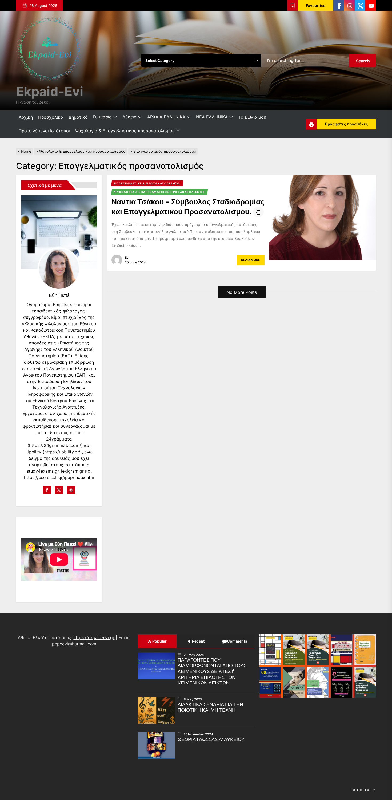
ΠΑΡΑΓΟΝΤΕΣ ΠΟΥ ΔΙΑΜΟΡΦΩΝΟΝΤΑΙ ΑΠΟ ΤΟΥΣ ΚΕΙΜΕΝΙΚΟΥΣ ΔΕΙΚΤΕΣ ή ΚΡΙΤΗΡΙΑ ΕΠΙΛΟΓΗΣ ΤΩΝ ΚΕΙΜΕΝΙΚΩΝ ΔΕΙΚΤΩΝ (212, 671)
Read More (250, 260)
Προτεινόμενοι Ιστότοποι (44, 130)
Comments (236, 641)
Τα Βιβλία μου (252, 117)
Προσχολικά (50, 117)
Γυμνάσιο (102, 117)
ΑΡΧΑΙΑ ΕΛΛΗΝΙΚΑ (166, 117)
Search (363, 61)
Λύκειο (129, 117)
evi (127, 257)
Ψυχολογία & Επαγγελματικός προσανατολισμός (125, 130)
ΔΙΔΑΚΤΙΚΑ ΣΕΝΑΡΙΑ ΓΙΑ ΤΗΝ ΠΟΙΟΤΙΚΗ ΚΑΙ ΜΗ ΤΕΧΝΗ (210, 707)
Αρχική (26, 117)
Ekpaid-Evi (49, 91)
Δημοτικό (78, 117)
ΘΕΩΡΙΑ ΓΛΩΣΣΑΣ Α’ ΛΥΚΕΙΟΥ (211, 739)
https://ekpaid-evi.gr (93, 637)
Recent (198, 641)
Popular (159, 641)
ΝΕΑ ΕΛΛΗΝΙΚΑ (212, 117)
